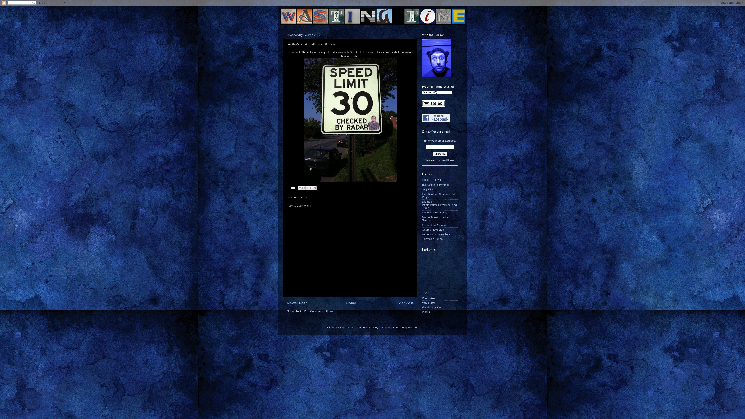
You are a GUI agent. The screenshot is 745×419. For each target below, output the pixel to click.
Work (425, 311)
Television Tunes (432, 239)
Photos (426, 298)
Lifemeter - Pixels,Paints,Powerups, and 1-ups (439, 204)
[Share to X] (307, 188)
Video (425, 302)
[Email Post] (293, 187)
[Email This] (300, 188)
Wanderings (429, 307)
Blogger (413, 327)
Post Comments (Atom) (318, 311)
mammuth (385, 327)
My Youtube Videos (434, 225)
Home (351, 303)
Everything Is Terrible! (435, 184)
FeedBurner (448, 160)
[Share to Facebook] (311, 188)
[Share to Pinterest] (315, 188)
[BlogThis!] (304, 188)
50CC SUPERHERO (434, 180)
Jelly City (427, 189)
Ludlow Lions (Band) (434, 212)
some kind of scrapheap (436, 234)
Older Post (404, 303)
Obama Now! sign (433, 229)
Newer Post (297, 303)
